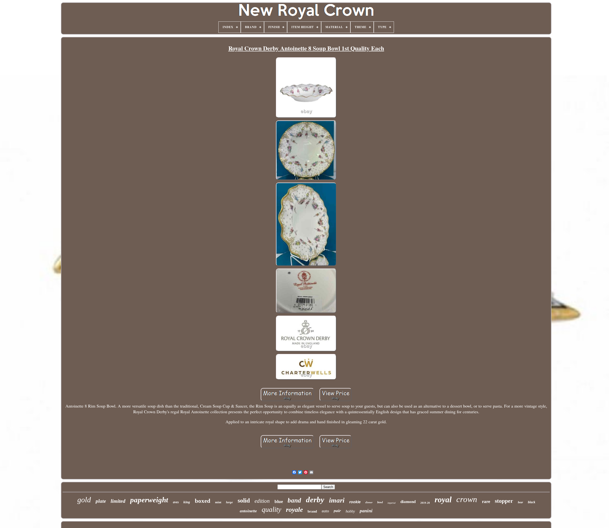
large (229, 502)
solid (244, 500)
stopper (504, 501)
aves (176, 502)
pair (337, 510)
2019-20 (425, 502)
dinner (369, 502)
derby (315, 499)
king (186, 502)
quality (271, 509)
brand (312, 511)
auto (325, 510)
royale (294, 509)
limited (118, 501)
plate (101, 501)
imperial (392, 503)
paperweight (149, 500)
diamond (408, 501)
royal (443, 499)
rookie (355, 502)
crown (466, 499)
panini (366, 510)
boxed (202, 501)
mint (218, 502)
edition (262, 501)
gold (84, 499)
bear (520, 502)
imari (336, 500)
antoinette (248, 511)
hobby (350, 511)
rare (486, 501)
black (531, 502)
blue (279, 501)
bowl (380, 502)
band (294, 500)
